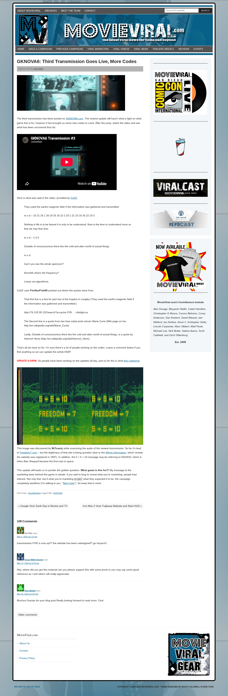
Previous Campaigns (69, 49)
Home (20, 49)
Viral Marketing (98, 49)
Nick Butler (38, 69)
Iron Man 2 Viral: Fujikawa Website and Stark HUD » (112, 506)
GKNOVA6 (57, 493)
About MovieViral (29, 10)
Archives (51, 10)
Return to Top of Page (27, 687)
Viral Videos (121, 49)
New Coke (68, 483)
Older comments (27, 614)
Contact (90, 10)
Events (198, 49)
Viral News (141, 49)
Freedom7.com (28, 452)
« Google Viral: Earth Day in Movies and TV (42, 506)
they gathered (131, 360)
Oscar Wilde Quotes (34, 560)
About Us (24, 643)
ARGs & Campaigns (40, 49)
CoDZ (74, 197)
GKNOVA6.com (74, 118)
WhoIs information (116, 452)
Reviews (183, 49)
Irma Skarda (30, 591)
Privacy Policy (27, 658)
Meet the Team (70, 10)
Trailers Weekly (163, 49)
